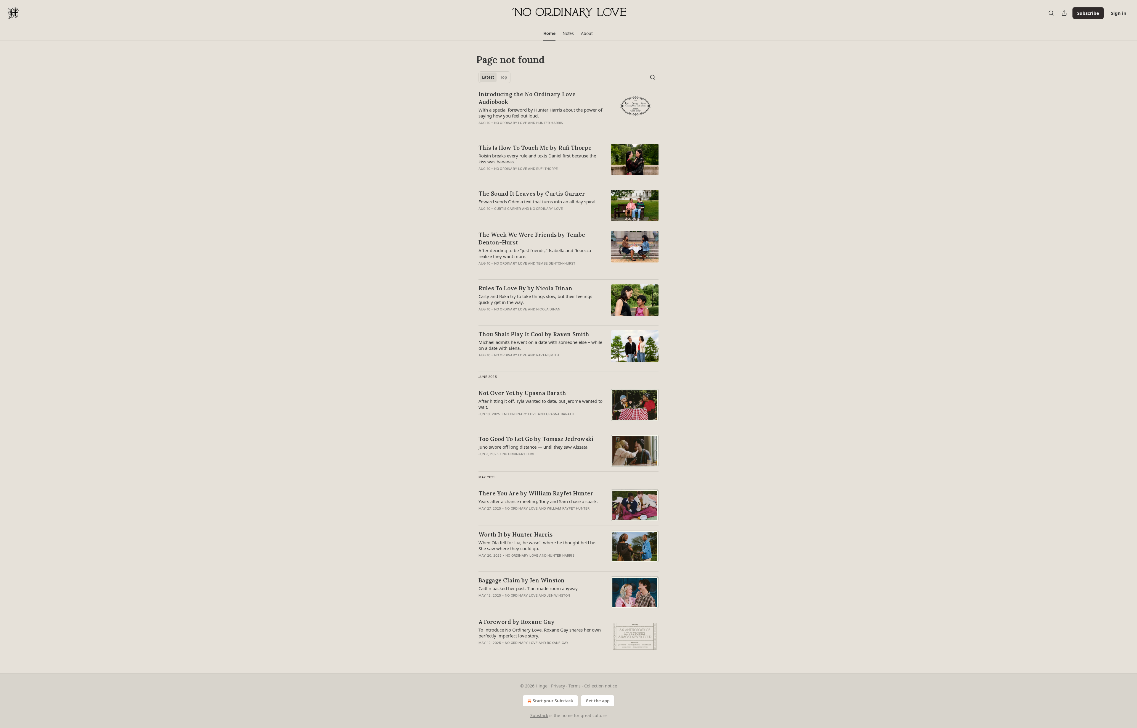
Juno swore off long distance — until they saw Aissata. (533, 447)
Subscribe (1088, 13)
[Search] (1051, 13)
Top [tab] (503, 77)
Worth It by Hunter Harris (515, 534)
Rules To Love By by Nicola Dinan (525, 288)
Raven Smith (547, 355)
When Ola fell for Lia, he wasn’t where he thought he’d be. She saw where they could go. (537, 545)
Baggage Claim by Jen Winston (521, 580)
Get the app (598, 700)
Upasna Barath (560, 414)
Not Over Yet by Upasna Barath (522, 393)
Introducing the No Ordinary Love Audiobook (527, 98)
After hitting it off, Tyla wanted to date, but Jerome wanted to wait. (540, 404)
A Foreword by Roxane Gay (516, 621)
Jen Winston (558, 595)
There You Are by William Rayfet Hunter (535, 493)
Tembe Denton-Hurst (556, 263)
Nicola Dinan (548, 309)
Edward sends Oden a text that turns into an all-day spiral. (537, 201)
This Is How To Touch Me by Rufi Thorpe (535, 147)
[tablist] (494, 77)
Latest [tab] (488, 77)
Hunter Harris (549, 123)
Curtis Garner (507, 209)
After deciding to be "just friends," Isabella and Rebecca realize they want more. (534, 253)
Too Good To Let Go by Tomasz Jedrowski (536, 438)
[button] (549, 33)
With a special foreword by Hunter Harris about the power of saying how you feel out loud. (540, 113)
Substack (539, 715)
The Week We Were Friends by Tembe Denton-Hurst (531, 238)
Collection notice (600, 686)
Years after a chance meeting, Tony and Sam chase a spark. (538, 501)
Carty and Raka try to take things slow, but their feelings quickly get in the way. (535, 299)
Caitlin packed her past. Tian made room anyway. (528, 588)
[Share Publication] (1064, 13)
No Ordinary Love (510, 123)
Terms (574, 686)
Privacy (558, 686)
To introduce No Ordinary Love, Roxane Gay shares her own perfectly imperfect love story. (539, 633)
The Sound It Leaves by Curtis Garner (531, 193)
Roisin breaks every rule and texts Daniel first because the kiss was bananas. (537, 159)
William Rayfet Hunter (568, 508)
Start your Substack (553, 700)
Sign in (1118, 13)
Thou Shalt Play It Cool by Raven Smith (533, 334)
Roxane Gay (557, 643)
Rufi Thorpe (547, 169)
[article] (568, 112)
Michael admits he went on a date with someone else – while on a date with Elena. (540, 345)
